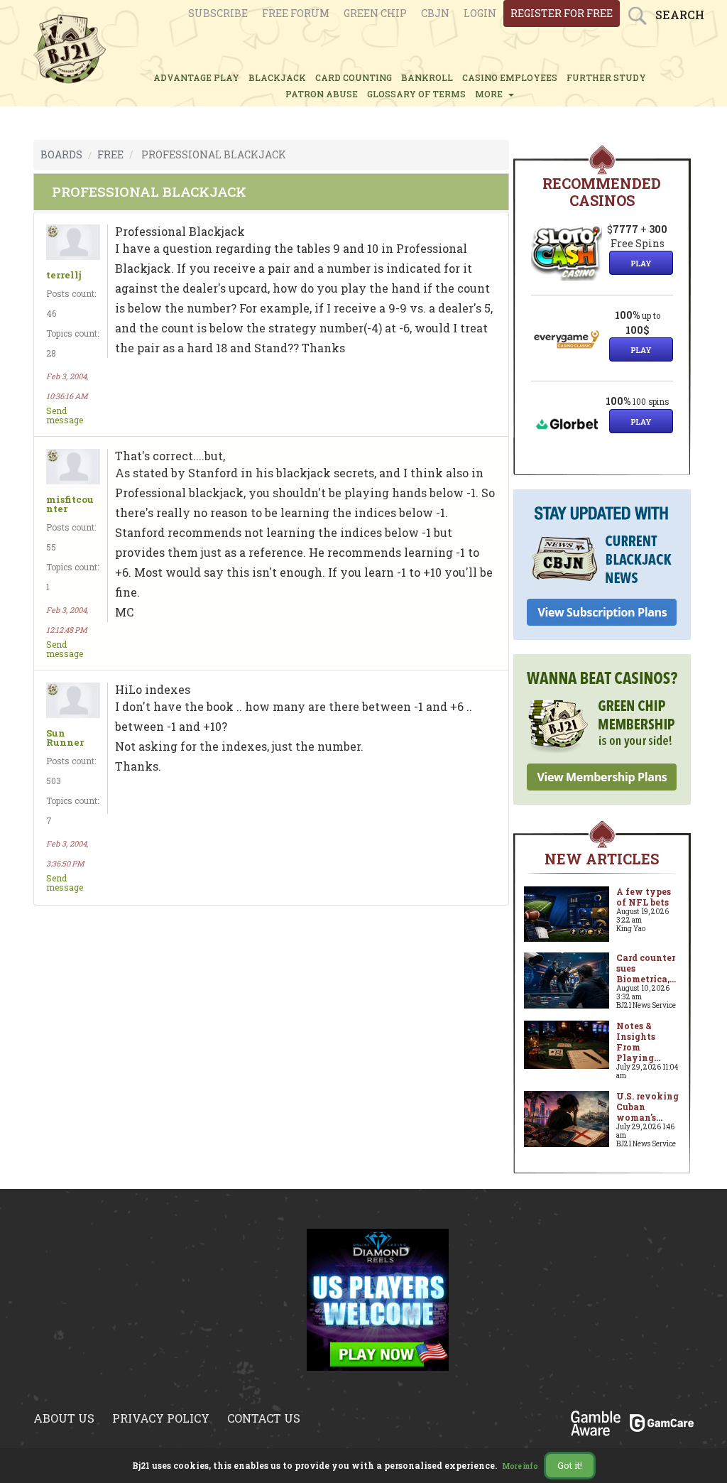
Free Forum (295, 13)
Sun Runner (65, 738)
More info (520, 1466)
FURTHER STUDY (606, 77)
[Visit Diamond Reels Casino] (377, 1307)
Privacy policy (160, 1418)
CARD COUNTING (353, 77)
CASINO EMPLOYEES (509, 77)
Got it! (569, 1465)
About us (63, 1418)
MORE (491, 93)
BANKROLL (427, 77)
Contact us (263, 1418)
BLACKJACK (277, 77)
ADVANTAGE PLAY (196, 77)
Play (641, 263)
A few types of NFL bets (643, 897)
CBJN (435, 13)
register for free (561, 13)
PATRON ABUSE (321, 93)
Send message (64, 415)
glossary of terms (416, 93)
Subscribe (218, 13)
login (480, 13)
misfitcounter (70, 504)
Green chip (375, 13)
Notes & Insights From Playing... (638, 1041)
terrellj (64, 275)
